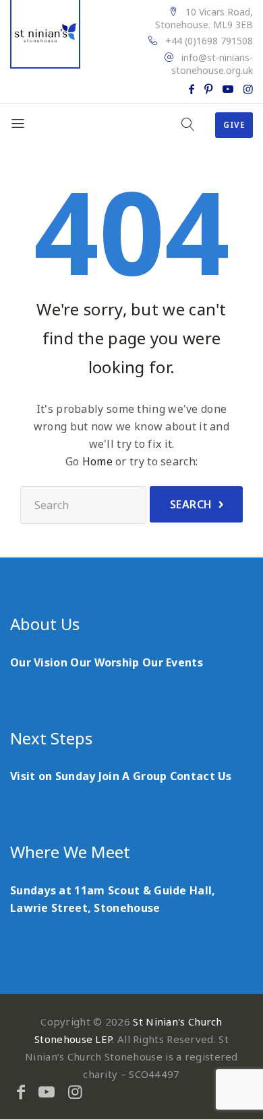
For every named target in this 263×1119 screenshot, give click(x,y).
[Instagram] (248, 89)
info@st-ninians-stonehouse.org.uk (212, 64)
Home (97, 461)
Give (234, 124)
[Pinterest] (208, 89)
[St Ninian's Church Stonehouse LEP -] (45, 34)
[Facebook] (191, 89)
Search (191, 504)
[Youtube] (228, 89)
